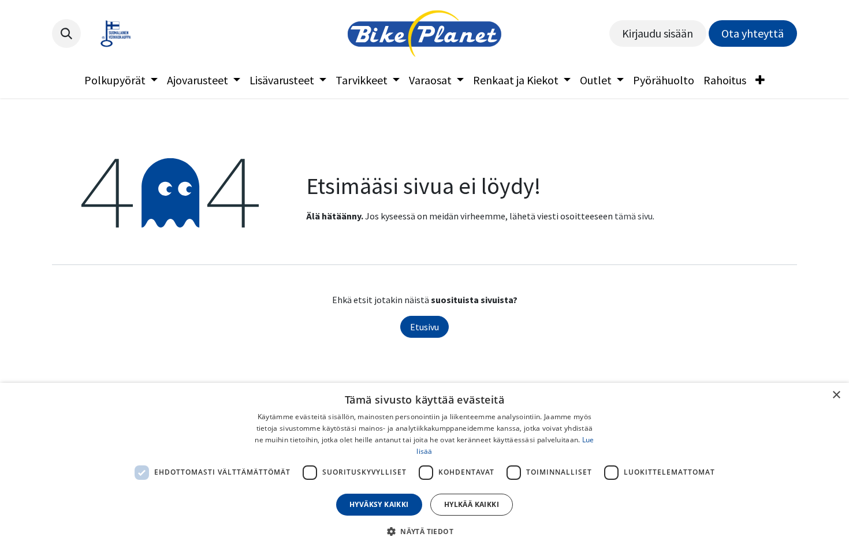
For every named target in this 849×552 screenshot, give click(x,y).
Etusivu (424, 327)
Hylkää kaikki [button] (471, 504)
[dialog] (424, 467)
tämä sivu (634, 216)
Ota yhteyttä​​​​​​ (752, 33)
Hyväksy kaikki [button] (379, 504)
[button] (66, 33)
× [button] (836, 395)
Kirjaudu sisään (657, 33)
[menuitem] (121, 80)
